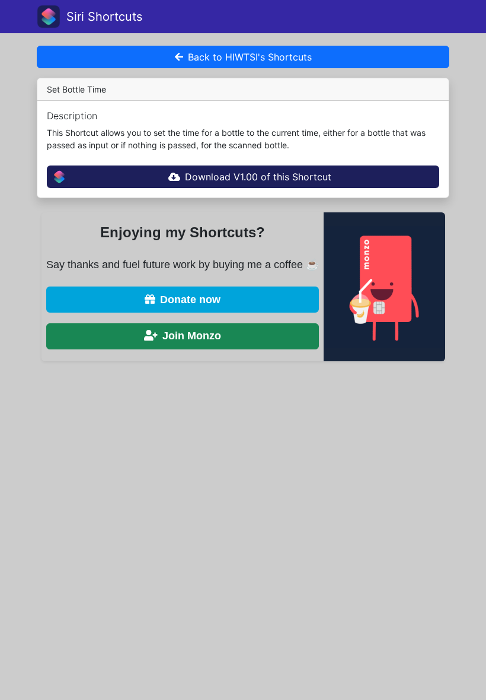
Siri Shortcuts (104, 16)
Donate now (190, 300)
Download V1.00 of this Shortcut (258, 177)
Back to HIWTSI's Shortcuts (250, 57)
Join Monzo (191, 336)
